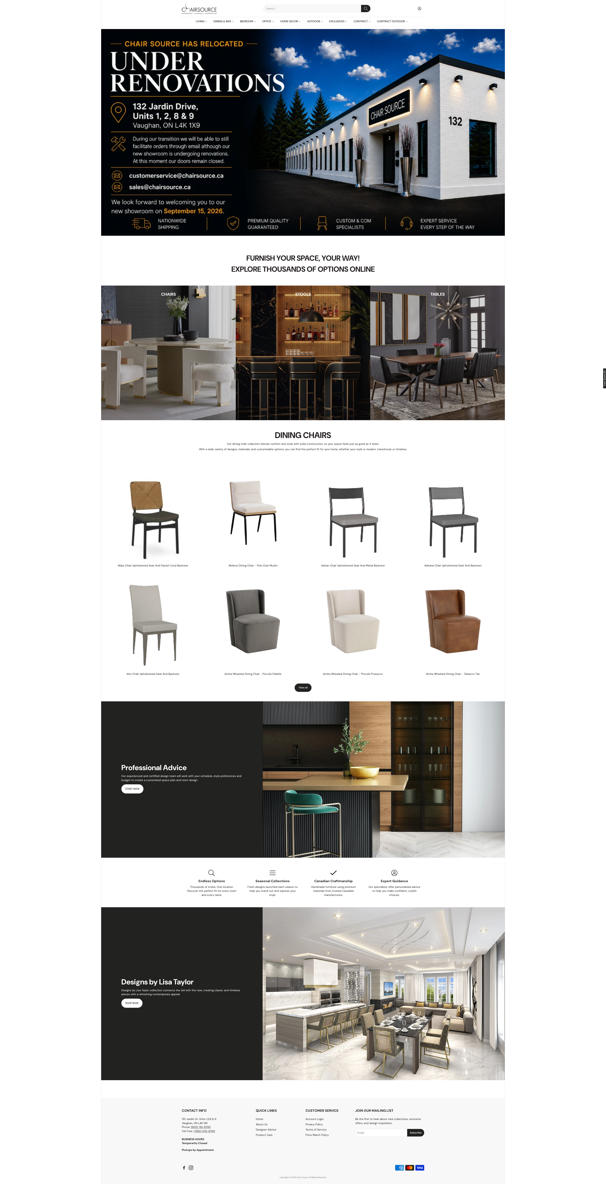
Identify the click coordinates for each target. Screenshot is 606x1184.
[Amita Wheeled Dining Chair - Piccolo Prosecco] (353, 621)
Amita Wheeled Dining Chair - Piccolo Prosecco (353, 674)
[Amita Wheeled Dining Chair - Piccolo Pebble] (253, 621)
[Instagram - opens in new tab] (191, 1168)
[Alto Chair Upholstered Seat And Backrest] (153, 621)
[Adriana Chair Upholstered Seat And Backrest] (453, 513)
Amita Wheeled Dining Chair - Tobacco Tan (453, 674)
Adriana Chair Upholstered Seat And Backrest (453, 565)
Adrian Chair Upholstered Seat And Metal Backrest (353, 565)
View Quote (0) (604, 378)
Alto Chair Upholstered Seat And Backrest (153, 674)
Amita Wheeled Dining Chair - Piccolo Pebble (253, 674)
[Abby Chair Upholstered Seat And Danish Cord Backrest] (153, 513)
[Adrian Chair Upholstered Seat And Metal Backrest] (353, 513)
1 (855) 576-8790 (204, 1131)
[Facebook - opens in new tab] (184, 1168)
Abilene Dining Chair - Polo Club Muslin (253, 565)
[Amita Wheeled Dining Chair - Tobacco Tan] (453, 621)
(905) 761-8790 (201, 1127)
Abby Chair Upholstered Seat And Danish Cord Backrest (153, 565)
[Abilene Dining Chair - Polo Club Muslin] (253, 513)
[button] (316, 8)
